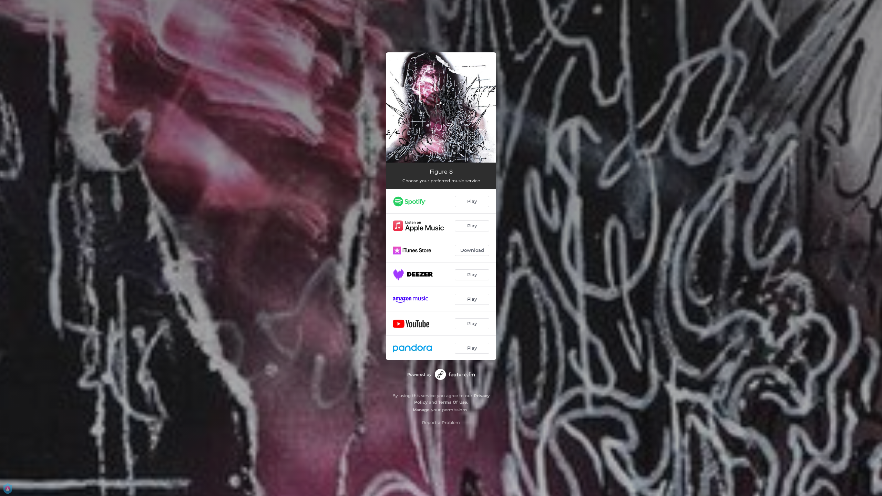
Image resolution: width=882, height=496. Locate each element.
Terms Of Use (452, 402)
